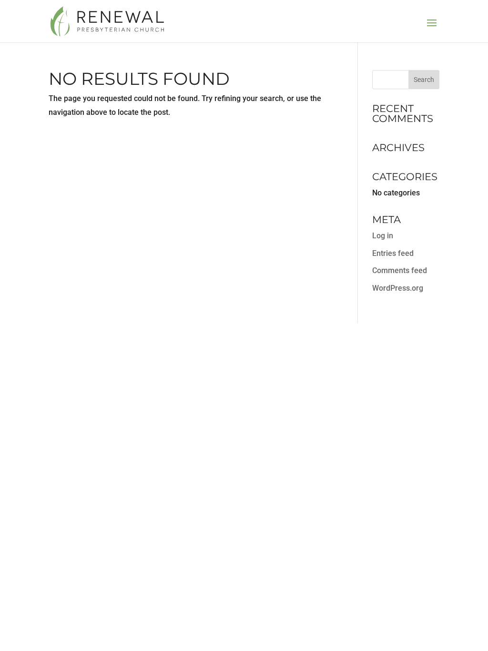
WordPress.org (397, 288)
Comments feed (399, 270)
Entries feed (393, 253)
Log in (382, 235)
